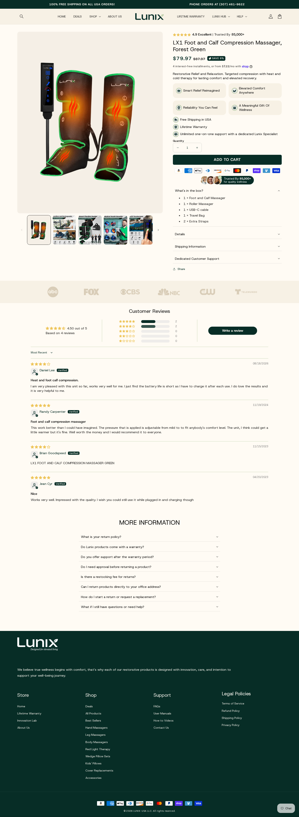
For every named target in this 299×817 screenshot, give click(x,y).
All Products (93, 713)
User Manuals (162, 713)
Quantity (178, 141)
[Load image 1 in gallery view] (39, 230)
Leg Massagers (95, 735)
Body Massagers (96, 742)
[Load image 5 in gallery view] (141, 230)
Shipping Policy (232, 718)
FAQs (157, 706)
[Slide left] (21, 229)
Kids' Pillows (93, 763)
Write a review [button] (232, 330)
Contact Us (161, 727)
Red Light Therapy (97, 749)
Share (181, 269)
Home (21, 706)
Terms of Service (233, 703)
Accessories (93, 778)
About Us (23, 727)
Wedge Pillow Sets (97, 756)
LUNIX (137, 810)
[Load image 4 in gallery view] (115, 230)
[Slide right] (158, 229)
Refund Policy (231, 711)
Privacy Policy (230, 725)
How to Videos (164, 720)
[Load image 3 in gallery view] (90, 230)
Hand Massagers (96, 727)
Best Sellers (93, 720)
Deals (89, 706)
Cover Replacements (99, 770)
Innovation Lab (27, 720)
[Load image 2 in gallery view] (64, 230)
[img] (40, 364)
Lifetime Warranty (29, 713)
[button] (21, 16)
